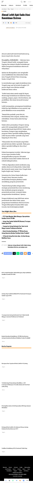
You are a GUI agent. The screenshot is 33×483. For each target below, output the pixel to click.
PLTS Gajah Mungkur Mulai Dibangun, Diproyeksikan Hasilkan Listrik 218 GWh (16, 217)
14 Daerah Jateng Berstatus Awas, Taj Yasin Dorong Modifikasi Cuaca (16, 237)
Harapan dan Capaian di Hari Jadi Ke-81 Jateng (15, 363)
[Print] (13, 22)
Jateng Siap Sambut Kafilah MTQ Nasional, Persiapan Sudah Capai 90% (16, 222)
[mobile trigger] (3, 2)
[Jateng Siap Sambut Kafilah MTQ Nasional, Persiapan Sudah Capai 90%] (8, 285)
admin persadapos (10, 27)
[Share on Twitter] (8, 22)
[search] (21, 2)
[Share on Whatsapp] (13, 480)
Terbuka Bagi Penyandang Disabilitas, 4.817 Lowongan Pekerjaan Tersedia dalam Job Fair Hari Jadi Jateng (16, 384)
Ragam (4, 11)
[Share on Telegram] (16, 480)
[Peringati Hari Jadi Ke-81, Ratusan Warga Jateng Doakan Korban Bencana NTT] (8, 418)
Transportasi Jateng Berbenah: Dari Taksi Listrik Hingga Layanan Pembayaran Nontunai (15, 227)
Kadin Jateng (27, 245)
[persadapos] (12, 2)
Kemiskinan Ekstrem (13, 247)
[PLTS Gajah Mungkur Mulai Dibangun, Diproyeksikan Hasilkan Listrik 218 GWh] (8, 263)
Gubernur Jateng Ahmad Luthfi (15, 245)
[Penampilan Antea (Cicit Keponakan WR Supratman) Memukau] (8, 397)
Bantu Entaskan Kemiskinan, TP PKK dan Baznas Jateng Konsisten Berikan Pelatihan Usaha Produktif (15, 232)
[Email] (11, 22)
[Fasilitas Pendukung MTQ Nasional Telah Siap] (8, 439)
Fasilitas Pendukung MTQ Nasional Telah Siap (14, 448)
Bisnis (3, 341)
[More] (16, 22)
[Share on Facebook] (6, 22)
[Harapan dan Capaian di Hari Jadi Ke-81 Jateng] (8, 354)
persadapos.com (23, 247)
